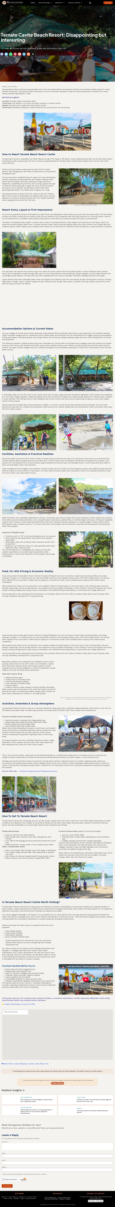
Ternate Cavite (33, 1064)
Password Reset (30, 1198)
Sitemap (16, 1198)
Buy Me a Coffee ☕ (57, 1083)
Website (4, 1167)
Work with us (13, 1197)
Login (22, 1198)
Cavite (16, 1064)
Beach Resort (8, 1064)
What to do (44, 1064)
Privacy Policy (32, 1197)
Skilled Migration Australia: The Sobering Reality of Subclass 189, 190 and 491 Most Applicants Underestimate (36, 1111)
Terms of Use (7, 1198)
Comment (5, 1142)
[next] (8, 1120)
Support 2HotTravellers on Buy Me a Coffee (20, 1004)
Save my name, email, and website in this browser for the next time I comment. (25, 1174)
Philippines (53, 48)
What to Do (62, 48)
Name (4, 1153)
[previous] (4, 1120)
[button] (90, 3)
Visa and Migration (26, 1097)
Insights (58, 3)
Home (33, 3)
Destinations (44, 3)
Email (4, 1160)
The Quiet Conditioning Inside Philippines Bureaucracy (38, 771)
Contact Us (22, 1197)
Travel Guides (74, 3)
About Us (4, 1197)
